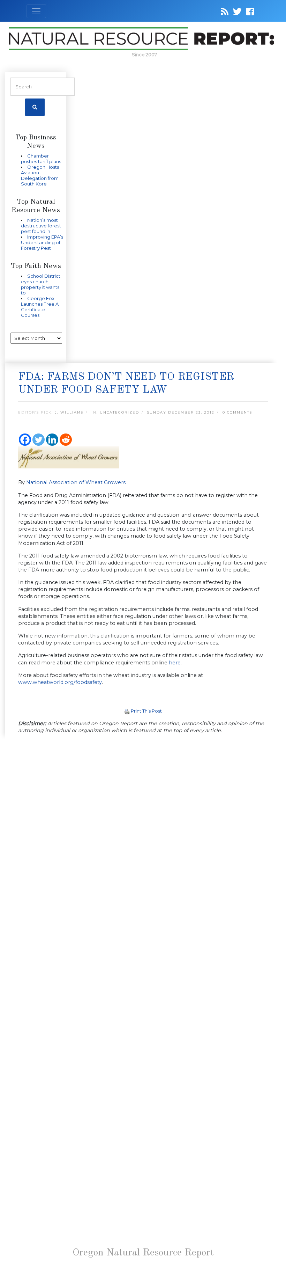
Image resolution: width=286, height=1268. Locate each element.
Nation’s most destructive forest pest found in (41, 225)
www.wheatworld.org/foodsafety (60, 682)
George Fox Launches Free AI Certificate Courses (40, 307)
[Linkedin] (52, 439)
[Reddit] (66, 439)
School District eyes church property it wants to (40, 284)
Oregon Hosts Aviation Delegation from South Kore (40, 175)
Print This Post (146, 711)
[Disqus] (143, 836)
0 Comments (237, 412)
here (175, 662)
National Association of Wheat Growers (76, 482)
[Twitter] (38, 439)
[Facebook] (25, 439)
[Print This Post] (127, 711)
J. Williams (69, 412)
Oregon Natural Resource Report (143, 1253)
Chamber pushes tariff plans (41, 158)
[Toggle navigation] (36, 11)
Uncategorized (119, 412)
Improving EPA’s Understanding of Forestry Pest (42, 242)
